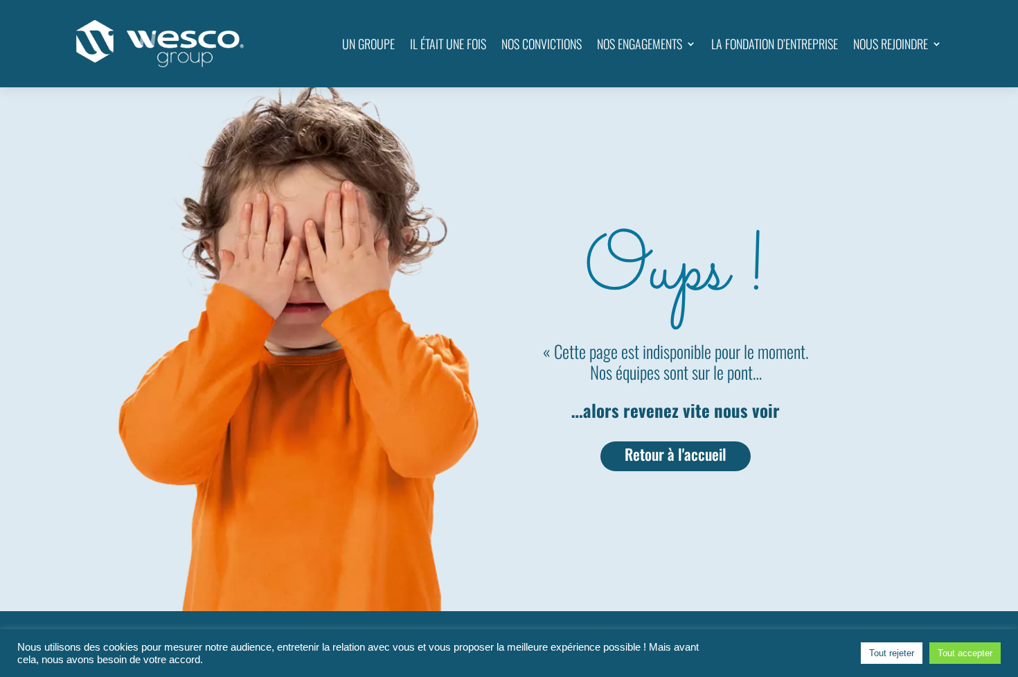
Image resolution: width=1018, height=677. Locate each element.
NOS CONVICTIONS (541, 44)
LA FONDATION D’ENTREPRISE (774, 44)
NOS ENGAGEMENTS (639, 44)
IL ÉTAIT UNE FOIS (448, 44)
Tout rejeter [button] (891, 653)
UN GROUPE (368, 44)
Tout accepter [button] (965, 653)
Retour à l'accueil (675, 454)
